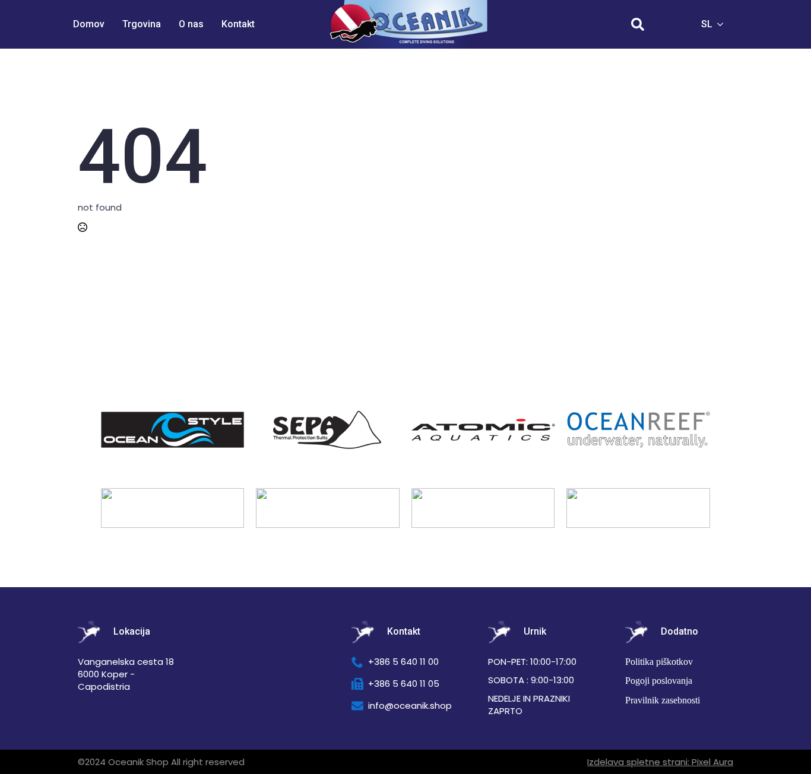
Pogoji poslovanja (658, 681)
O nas (191, 24)
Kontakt (238, 24)
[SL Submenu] (723, 24)
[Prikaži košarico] (671, 24)
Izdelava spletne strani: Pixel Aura (660, 762)
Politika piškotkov (659, 662)
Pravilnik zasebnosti (662, 700)
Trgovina (141, 24)
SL (706, 24)
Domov (88, 24)
